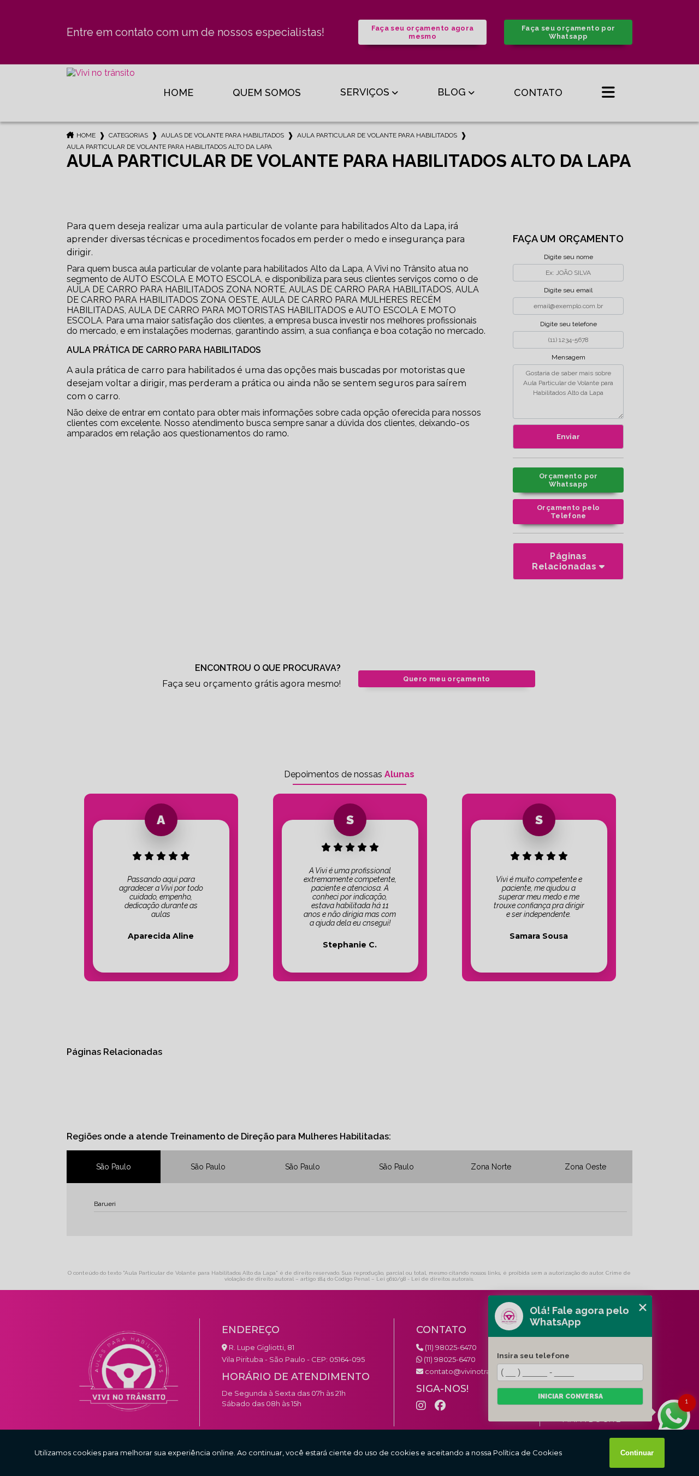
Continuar (637, 1453)
